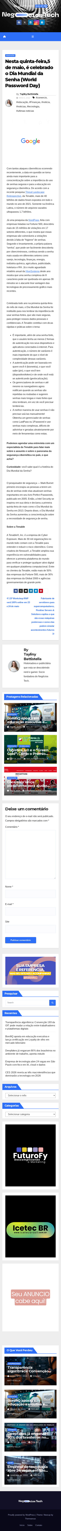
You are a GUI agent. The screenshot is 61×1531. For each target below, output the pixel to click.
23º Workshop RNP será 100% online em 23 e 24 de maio (18, 602)
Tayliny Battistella (29, 94)
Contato (38, 1525)
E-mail (9, 904)
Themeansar (30, 1519)
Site (7, 921)
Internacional (14, 1363)
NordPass (33, 220)
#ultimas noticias (25, 111)
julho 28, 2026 (18, 1409)
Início (21, 1525)
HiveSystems (33, 271)
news (10, 1463)
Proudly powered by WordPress (22, 1515)
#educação (22, 102)
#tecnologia (33, 106)
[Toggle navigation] (32, 36)
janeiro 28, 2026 (19, 1475)
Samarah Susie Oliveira (38, 791)
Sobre (29, 1525)
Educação (10, 55)
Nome (9, 886)
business (12, 1430)
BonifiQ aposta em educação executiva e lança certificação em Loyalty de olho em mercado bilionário (27, 1039)
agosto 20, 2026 (19, 1376)
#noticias (21, 106)
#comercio (41, 97)
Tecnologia (24, 746)
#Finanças (34, 102)
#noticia (45, 102)
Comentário (12, 827)
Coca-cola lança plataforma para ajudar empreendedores (27, 785)
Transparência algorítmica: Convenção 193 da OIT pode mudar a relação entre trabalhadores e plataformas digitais (30, 1025)
